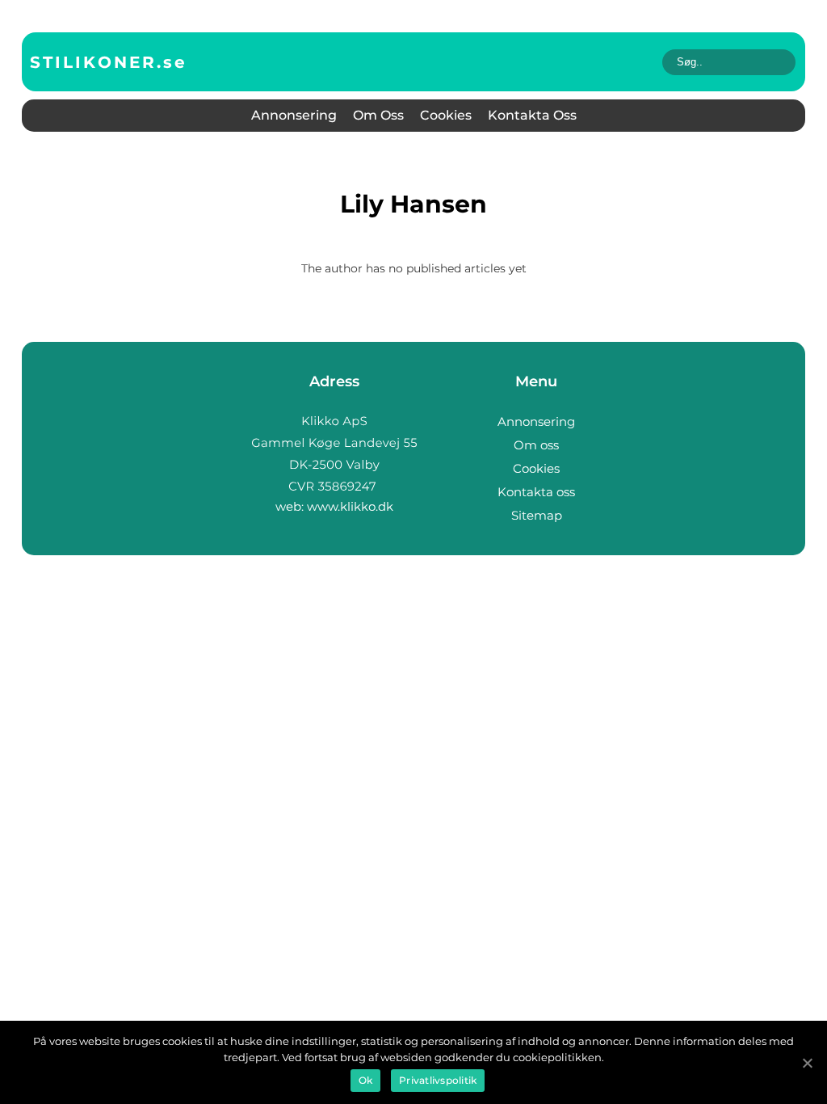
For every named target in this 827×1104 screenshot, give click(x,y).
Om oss (378, 115)
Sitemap (536, 515)
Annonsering (294, 115)
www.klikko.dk (350, 506)
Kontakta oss (532, 115)
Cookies (446, 115)
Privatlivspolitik (437, 1080)
